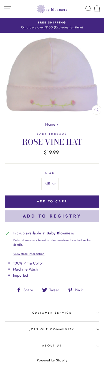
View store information (28, 254)
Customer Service (52, 313)
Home (50, 124)
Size (49, 173)
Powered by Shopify (52, 360)
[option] (52, 25)
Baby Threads (52, 134)
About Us (52, 345)
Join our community (52, 329)
